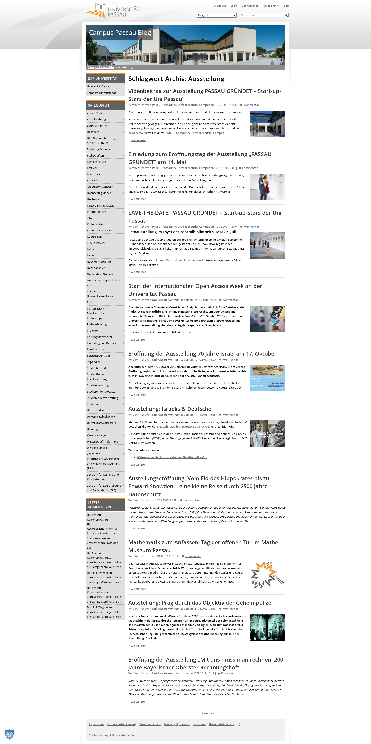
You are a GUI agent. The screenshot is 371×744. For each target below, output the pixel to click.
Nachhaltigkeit (96, 268)
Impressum (96, 724)
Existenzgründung (98, 149)
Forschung (93, 174)
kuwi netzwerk (96, 243)
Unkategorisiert (97, 429)
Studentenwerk (97, 368)
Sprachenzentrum (98, 356)
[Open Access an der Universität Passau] (267, 330)
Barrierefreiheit (150, 724)
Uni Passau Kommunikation (97, 517)
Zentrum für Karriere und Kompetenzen (103, 477)
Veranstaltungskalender (102, 93)
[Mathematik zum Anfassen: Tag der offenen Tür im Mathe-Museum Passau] (267, 586)
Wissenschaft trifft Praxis (102, 441)
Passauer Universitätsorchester (100, 293)
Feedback (199, 724)
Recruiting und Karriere (101, 343)
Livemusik (93, 255)
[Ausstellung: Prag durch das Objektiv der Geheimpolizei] (267, 638)
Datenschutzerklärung (121, 724)
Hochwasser (95, 199)
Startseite (220, 6)
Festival (92, 168)
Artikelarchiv (270, 6)
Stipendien (94, 362)
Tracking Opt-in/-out (177, 724)
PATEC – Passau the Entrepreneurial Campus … (196, 133)
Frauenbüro (94, 180)
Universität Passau (99, 86)
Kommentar (251, 105)
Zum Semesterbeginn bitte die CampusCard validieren (104, 564)
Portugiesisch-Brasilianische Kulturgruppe (96, 313)
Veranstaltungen (97, 435)
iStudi (90, 218)
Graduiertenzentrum (100, 187)
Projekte (92, 330)
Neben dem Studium (100, 274)
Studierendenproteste (101, 391)
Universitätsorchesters (101, 423)
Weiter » (209, 713)
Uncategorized (96, 410)
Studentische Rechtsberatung (97, 376)
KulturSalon (94, 237)
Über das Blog (250, 6)
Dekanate (93, 132)
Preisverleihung (97, 324)
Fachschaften (95, 155)
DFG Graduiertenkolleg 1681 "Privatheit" (101, 140)
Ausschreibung (96, 119)
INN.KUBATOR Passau (100, 205)
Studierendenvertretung (102, 398)
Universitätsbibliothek (101, 416)
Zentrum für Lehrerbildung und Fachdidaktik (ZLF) (104, 488)
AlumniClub (94, 113)
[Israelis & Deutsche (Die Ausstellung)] (267, 444)
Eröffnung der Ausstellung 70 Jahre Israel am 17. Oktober (202, 353)
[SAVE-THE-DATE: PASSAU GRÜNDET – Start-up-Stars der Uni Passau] (267, 256)
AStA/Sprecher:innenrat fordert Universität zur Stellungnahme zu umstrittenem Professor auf (102, 538)
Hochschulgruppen (99, 193)
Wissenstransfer (97, 448)
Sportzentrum (96, 349)
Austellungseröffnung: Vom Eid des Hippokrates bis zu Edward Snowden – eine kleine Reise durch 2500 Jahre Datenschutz (198, 486)
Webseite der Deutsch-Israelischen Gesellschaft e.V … (172, 457)
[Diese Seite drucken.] (238, 724)
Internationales (96, 212)
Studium (92, 404)
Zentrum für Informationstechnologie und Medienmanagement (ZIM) (103, 461)
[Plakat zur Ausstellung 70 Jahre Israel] (267, 389)
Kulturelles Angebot (99, 230)
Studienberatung (98, 385)
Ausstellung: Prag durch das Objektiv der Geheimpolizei (200, 602)
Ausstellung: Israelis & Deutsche (169, 408)
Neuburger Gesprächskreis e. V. (104, 282)
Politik (91, 302)
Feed (286, 6)
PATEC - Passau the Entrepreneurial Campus (181, 105)
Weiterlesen (138, 140)
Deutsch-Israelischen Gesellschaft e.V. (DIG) (185, 426)
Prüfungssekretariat (99, 337)
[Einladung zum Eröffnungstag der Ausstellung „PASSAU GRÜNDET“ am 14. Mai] (267, 198)
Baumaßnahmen (97, 126)
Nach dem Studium (99, 261)
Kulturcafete (95, 224)
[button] (286, 15)
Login (233, 6)
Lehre (90, 249)
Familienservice (96, 162)
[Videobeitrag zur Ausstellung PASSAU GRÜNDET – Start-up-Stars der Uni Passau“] (267, 135)
